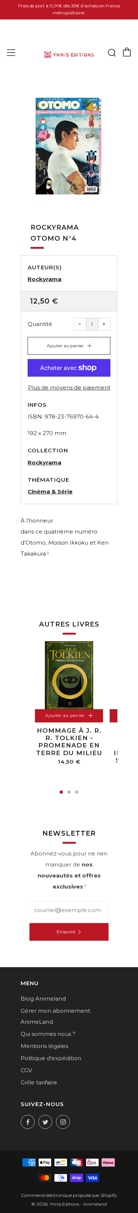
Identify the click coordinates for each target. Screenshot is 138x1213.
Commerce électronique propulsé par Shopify (69, 1195)
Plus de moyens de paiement (69, 387)
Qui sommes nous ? (48, 1033)
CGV (26, 1070)
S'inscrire (65, 931)
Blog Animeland (43, 998)
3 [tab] (76, 792)
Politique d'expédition (51, 1058)
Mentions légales (44, 1045)
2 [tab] (69, 792)
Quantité (40, 323)
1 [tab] (61, 792)
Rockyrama (44, 279)
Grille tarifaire (39, 1082)
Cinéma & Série (50, 491)
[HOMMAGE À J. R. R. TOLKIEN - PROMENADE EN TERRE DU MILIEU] (69, 675)
